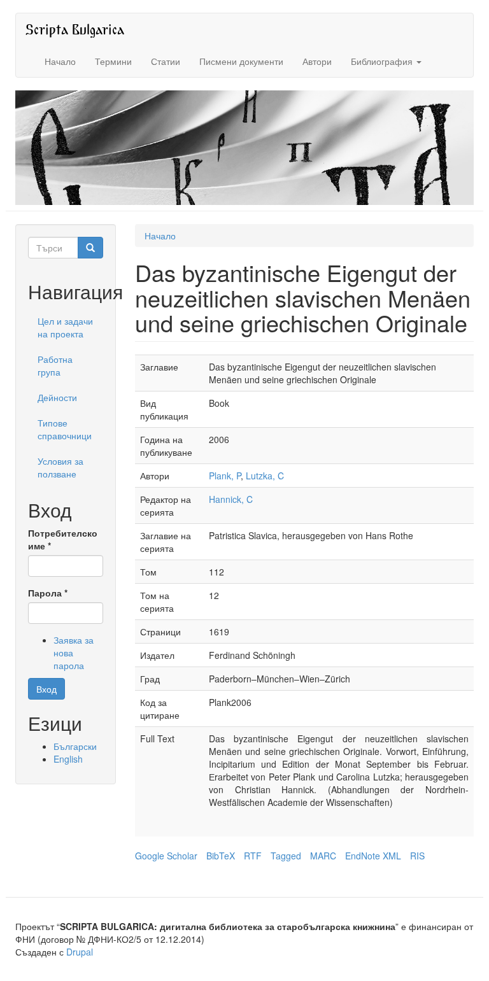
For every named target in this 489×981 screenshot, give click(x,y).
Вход (46, 688)
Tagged (286, 855)
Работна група (55, 365)
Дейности (57, 397)
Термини (113, 61)
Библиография (383, 61)
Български (75, 746)
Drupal (79, 951)
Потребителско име (62, 539)
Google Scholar (166, 855)
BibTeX (220, 855)
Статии (165, 61)
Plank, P (225, 475)
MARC (323, 855)
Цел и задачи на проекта (65, 327)
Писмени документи (241, 61)
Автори (317, 61)
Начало (60, 61)
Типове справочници (65, 429)
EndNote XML (373, 855)
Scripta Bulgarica (74, 29)
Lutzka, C (265, 475)
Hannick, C (231, 499)
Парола (47, 592)
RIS (417, 855)
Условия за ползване (60, 467)
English (68, 758)
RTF (253, 855)
